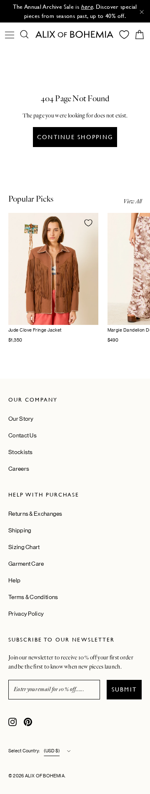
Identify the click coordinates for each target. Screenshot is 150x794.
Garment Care (26, 563)
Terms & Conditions (33, 597)
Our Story (21, 418)
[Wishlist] (124, 34)
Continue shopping (75, 137)
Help (14, 580)
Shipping (19, 530)
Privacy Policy (26, 613)
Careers (18, 468)
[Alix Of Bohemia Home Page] (75, 34)
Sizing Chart (24, 547)
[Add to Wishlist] (88, 223)
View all (132, 202)
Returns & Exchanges (35, 513)
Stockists (20, 452)
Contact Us (22, 435)
